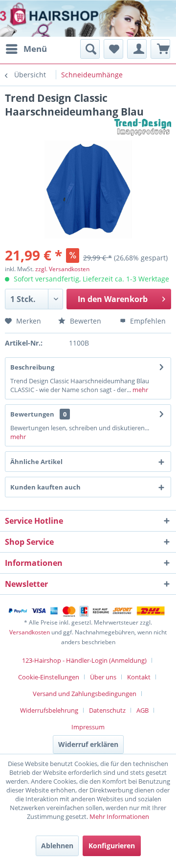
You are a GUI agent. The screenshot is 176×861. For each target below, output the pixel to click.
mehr (139, 389)
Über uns (103, 677)
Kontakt (139, 677)
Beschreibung (32, 367)
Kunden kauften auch (45, 487)
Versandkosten (29, 632)
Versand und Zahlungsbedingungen (84, 693)
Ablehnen (57, 845)
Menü (35, 48)
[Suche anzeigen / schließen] (90, 49)
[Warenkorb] (160, 49)
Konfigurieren (111, 845)
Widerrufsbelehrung (49, 710)
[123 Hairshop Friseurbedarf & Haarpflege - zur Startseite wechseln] (38, 19)
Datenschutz (107, 710)
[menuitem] (26, 49)
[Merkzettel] (113, 49)
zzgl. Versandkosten (62, 269)
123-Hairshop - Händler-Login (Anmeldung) (84, 660)
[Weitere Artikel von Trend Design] (142, 127)
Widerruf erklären (88, 744)
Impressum (88, 726)
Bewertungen (32, 414)
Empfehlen (147, 321)
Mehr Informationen (119, 816)
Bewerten (84, 321)
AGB (142, 710)
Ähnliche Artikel (36, 461)
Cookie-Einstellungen (48, 677)
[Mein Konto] (137, 49)
